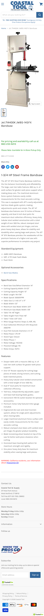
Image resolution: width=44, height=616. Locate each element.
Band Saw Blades (11, 273)
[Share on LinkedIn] (12, 167)
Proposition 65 (13, 463)
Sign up (35, 575)
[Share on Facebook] (3, 167)
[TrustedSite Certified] (7, 583)
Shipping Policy (8, 593)
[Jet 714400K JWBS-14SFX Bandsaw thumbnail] (3, 113)
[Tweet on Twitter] (8, 167)
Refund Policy (21, 593)
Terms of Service (21, 596)
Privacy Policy (7, 596)
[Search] (39, 15)
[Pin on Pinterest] (17, 167)
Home (3, 28)
